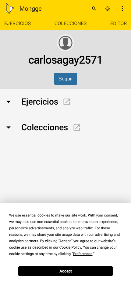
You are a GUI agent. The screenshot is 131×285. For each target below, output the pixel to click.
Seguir (65, 78)
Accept (65, 271)
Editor (118, 23)
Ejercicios (17, 23)
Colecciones (71, 23)
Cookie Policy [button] (70, 247)
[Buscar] (94, 8)
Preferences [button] (82, 254)
